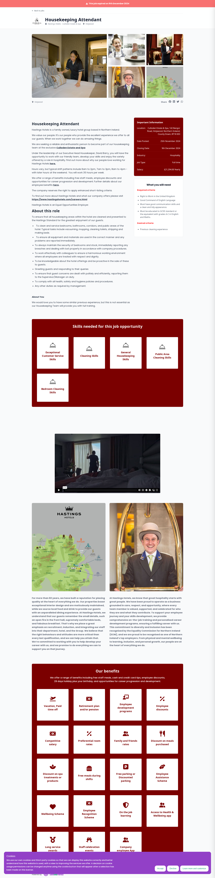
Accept (160, 868)
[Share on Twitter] (178, 101)
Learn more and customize (194, 868)
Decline (173, 868)
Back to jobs (39, 10)
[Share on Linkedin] (174, 101)
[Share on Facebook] (170, 101)
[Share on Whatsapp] (182, 101)
